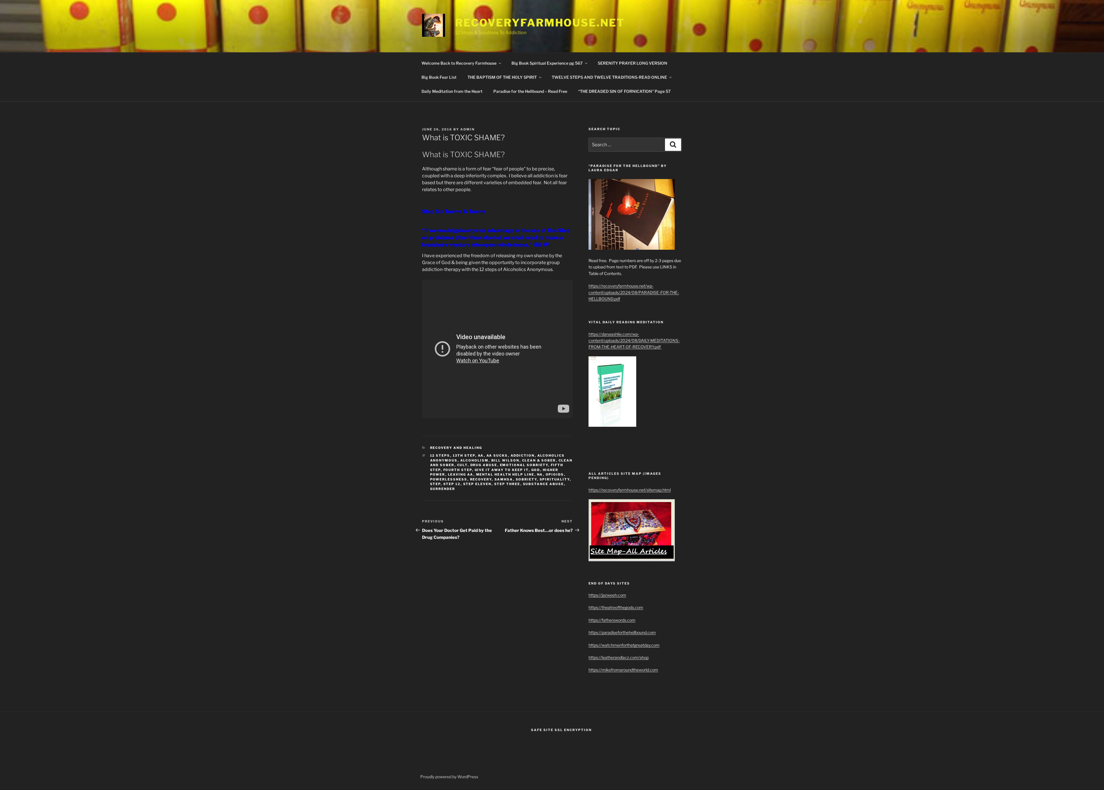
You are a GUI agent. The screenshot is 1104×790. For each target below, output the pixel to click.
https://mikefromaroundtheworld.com (623, 669)
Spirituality (555, 479)
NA (540, 474)
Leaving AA (461, 474)
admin (467, 129)
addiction (523, 455)
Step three (507, 484)
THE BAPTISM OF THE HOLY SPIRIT (502, 77)
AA (481, 455)
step (435, 484)
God (535, 470)
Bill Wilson (505, 460)
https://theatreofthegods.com (616, 607)
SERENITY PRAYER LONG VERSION (632, 63)
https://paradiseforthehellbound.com (622, 632)
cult (462, 465)
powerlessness (448, 479)
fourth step (457, 470)
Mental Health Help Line (505, 474)
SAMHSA (503, 479)
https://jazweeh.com (607, 595)
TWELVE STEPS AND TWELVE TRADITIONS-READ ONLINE (609, 77)
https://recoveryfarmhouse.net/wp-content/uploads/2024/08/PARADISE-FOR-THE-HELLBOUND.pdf (634, 292)
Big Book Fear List (439, 77)
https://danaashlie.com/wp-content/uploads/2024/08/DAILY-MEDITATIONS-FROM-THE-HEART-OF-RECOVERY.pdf (634, 340)
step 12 (452, 484)
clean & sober (539, 460)
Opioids (555, 474)
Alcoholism (474, 460)
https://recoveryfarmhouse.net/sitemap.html (630, 489)
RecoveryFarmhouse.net (539, 22)
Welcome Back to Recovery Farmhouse (459, 63)
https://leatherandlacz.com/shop (619, 657)
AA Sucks (497, 455)
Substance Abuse (543, 484)
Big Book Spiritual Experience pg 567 (547, 63)
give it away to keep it (502, 470)
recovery (481, 479)
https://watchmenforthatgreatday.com (624, 645)
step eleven (477, 484)
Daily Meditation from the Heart (451, 91)
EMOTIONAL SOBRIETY (524, 465)
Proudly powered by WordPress (449, 776)
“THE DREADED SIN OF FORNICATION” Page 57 (624, 91)
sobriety (526, 479)
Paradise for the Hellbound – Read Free (530, 91)
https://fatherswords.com (612, 620)
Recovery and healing (456, 448)
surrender (442, 489)
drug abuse (483, 465)
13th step (464, 455)
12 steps (440, 455)
